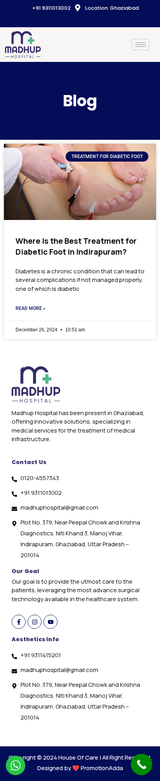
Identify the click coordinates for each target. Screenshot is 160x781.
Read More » (30, 308)
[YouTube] (82, 20)
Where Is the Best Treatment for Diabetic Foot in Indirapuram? (76, 246)
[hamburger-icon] (140, 44)
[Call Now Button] (141, 764)
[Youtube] (50, 622)
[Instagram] (95, 20)
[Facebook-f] (19, 622)
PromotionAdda (102, 768)
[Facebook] (69, 20)
